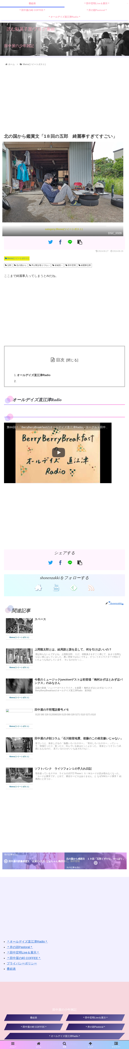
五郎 (9, 265)
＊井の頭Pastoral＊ (20, 947)
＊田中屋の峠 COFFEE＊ (24, 958)
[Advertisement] (64, 99)
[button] (119, 588)
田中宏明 (71, 265)
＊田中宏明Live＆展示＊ (23, 952)
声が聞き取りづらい (40, 265)
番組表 (11, 968)
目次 (60, 359)
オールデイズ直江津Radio (33, 375)
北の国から (21, 265)
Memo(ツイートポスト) (18, 258)
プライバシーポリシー (22, 963)
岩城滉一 (58, 265)
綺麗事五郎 (85, 265)
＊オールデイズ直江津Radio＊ (27, 941)
